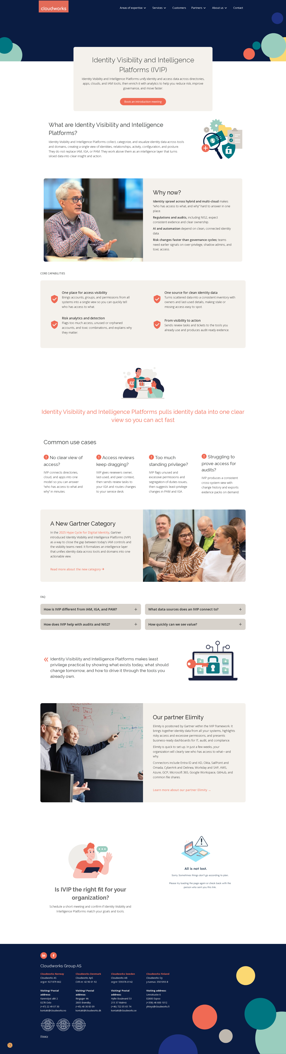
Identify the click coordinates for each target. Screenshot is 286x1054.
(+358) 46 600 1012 (156, 1002)
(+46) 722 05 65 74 (121, 1006)
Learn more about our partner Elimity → (182, 790)
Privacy (44, 1036)
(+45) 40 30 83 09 (85, 1006)
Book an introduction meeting (143, 101)
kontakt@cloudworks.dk (88, 1010)
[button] (43, 955)
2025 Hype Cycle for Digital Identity (84, 532)
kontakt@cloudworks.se (124, 1010)
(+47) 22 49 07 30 (49, 1006)
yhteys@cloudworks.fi (157, 1006)
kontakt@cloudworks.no (53, 1010)
